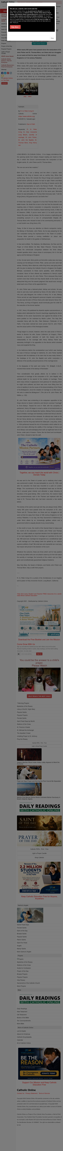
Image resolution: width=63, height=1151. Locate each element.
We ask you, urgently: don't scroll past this (23, 8)
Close (52, 38)
